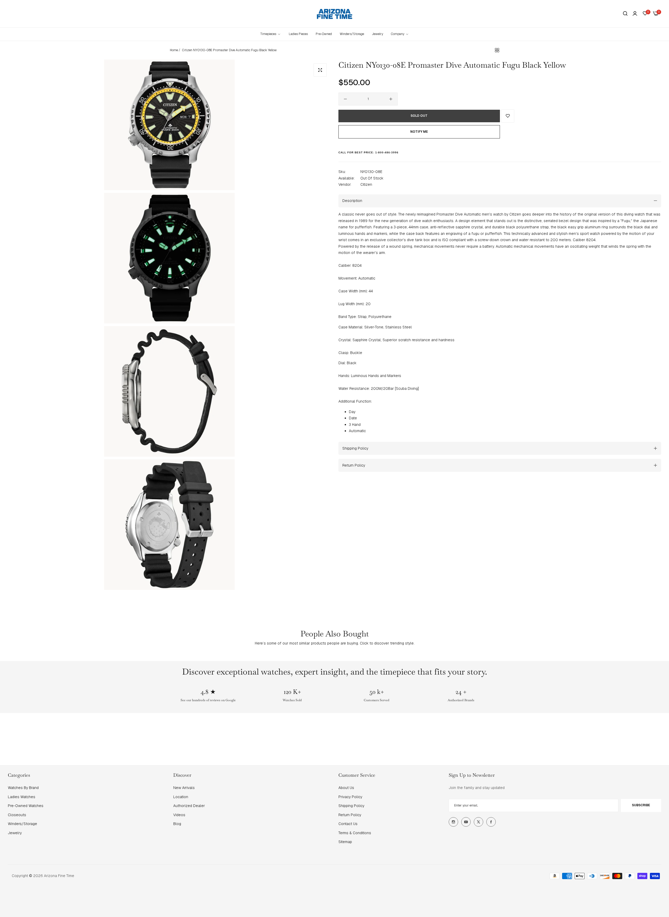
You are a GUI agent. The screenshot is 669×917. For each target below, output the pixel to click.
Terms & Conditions (354, 833)
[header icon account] (635, 13)
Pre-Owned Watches (25, 805)
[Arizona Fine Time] (335, 13)
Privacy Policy (350, 796)
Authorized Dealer (189, 805)
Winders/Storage (22, 823)
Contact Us (347, 823)
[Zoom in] (320, 70)
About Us (346, 787)
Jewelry (15, 833)
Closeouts (17, 814)
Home (174, 50)
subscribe (641, 805)
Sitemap (345, 841)
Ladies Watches (21, 796)
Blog (177, 823)
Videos (179, 814)
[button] (507, 116)
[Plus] (390, 99)
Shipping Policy (351, 805)
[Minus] (345, 99)
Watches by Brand (23, 787)
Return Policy (349, 814)
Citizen (366, 184)
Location (180, 796)
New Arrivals (184, 787)
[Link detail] (453, 822)
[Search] (625, 13)
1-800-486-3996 (387, 152)
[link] (400, 34)
